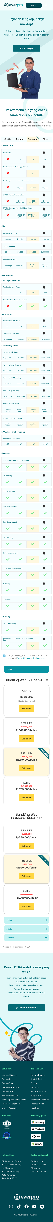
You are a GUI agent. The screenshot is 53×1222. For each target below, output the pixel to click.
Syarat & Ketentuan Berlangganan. (31, 658)
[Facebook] (26, 1206)
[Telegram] (42, 1206)
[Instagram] (11, 1206)
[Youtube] (34, 1206)
